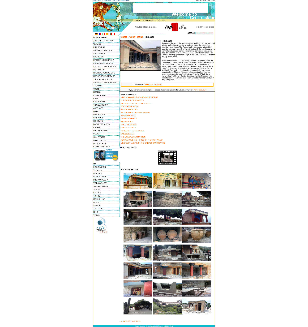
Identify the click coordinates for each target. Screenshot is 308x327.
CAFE (95, 98)
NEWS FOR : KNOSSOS (130, 321)
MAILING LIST (99, 199)
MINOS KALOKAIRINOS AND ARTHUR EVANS (139, 97)
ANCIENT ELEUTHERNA (103, 41)
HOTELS (96, 92)
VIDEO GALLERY (100, 183)
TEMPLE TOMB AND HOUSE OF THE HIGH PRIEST (142, 140)
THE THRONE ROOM (129, 106)
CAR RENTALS (99, 102)
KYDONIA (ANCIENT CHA (103, 60)
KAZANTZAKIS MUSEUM (103, 63)
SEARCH (97, 206)
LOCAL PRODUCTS (101, 124)
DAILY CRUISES (99, 140)
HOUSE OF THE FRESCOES (132, 131)
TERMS (96, 215)
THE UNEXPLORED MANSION (133, 137)
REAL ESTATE (99, 115)
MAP (95, 164)
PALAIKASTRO (99, 70)
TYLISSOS (97, 86)
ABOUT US (97, 209)
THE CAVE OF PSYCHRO (103, 79)
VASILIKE (97, 44)
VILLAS (96, 134)
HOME (137, 20)
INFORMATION (99, 167)
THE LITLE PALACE (129, 125)
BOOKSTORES (99, 143)
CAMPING (97, 127)
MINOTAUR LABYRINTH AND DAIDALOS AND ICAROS (143, 143)
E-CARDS (146, 20)
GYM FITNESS (99, 137)
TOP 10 (96, 189)
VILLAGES (97, 170)
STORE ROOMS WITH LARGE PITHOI (136, 103)
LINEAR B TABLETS (129, 119)
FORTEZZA (98, 57)
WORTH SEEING (100, 177)
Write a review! (200, 90)
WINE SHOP (98, 118)
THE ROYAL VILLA (128, 128)
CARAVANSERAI (127, 134)
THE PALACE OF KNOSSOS (132, 100)
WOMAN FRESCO (128, 115)
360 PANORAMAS (100, 186)
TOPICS (96, 196)
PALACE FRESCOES (129, 109)
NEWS (95, 202)
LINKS (95, 212)
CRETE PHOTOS (158, 20)
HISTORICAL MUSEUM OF (104, 76)
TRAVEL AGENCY (100, 105)
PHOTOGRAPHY (100, 131)
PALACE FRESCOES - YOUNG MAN (135, 112)
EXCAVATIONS (127, 122)
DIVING (96, 111)
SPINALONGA (99, 54)
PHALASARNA (99, 47)
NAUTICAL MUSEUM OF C (104, 73)
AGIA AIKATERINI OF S (102, 50)
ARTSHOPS (98, 108)
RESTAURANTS (99, 95)
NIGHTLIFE (98, 121)
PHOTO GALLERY (100, 180)
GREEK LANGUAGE (101, 147)
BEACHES (97, 173)
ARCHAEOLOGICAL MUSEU (104, 66)
